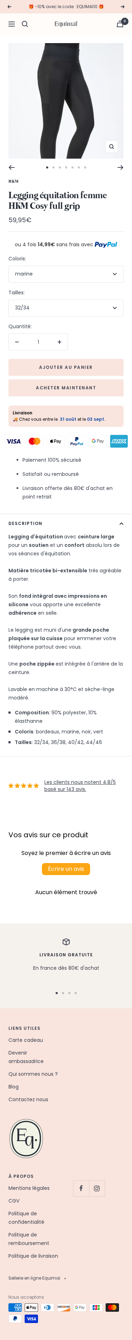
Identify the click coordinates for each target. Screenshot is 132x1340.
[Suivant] (121, 167)
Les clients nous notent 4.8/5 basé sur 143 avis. (80, 786)
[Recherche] (25, 24)
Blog (13, 1086)
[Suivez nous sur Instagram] (97, 1188)
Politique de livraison (33, 1255)
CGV (13, 1200)
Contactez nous (28, 1099)
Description (25, 523)
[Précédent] (11, 167)
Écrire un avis (66, 869)
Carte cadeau (25, 1040)
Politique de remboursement (28, 1239)
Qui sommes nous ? (33, 1074)
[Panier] (120, 23)
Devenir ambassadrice (26, 1057)
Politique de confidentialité (26, 1218)
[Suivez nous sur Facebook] (81, 1188)
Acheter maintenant (66, 388)
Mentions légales (29, 1188)
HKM (13, 181)
